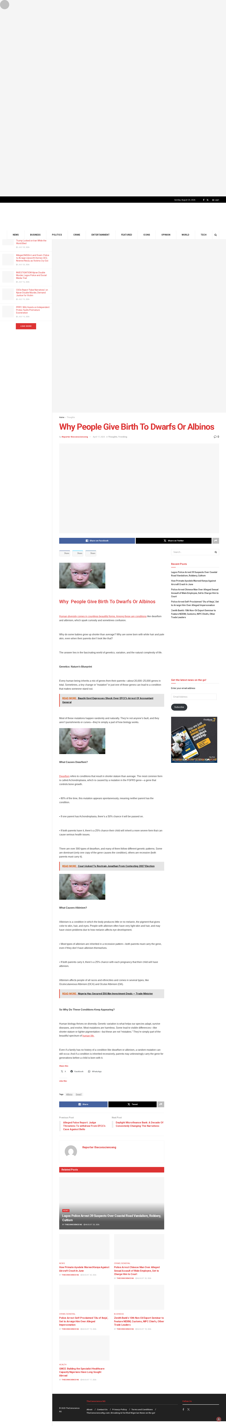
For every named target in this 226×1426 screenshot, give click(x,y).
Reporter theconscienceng (75, 437)
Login (216, 200)
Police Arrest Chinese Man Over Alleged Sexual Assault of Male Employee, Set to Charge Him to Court (137, 1271)
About (89, 1409)
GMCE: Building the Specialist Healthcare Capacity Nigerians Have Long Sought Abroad (81, 1372)
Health (63, 1365)
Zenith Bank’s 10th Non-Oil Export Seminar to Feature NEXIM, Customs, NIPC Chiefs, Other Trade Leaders (139, 1321)
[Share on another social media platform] (215, 541)
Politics (57, 235)
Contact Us (102, 1409)
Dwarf (79, 1094)
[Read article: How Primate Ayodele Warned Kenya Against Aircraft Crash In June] (84, 1246)
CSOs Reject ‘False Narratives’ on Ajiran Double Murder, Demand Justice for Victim (32, 293)
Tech (203, 235)
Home (61, 417)
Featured (126, 235)
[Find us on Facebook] (203, 200)
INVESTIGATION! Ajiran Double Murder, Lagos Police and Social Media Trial (31, 275)
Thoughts (71, 417)
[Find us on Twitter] (207, 200)
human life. (88, 1035)
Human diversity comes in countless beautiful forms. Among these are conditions (103, 616)
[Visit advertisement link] (113, 98)
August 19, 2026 (89, 1329)
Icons (146, 235)
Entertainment (100, 235)
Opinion (165, 235)
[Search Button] (215, 234)
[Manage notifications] (218, 1419)
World (185, 235)
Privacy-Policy (119, 1409)
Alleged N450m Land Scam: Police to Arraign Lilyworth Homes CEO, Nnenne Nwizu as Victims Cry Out (32, 258)
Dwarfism (64, 776)
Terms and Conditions (142, 1409)
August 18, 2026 (144, 1329)
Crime (76, 235)
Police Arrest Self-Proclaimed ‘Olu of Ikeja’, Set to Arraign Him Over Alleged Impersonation (83, 1321)
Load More (26, 326)
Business (35, 235)
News (16, 235)
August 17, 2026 (89, 1380)
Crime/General (122, 1263)
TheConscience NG (73, 1225)
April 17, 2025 (99, 437)
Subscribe (179, 707)
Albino (69, 1094)
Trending (122, 437)
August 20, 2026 (92, 1225)
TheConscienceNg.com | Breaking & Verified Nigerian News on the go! (121, 1413)
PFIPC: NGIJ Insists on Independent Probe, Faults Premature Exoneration (33, 310)
